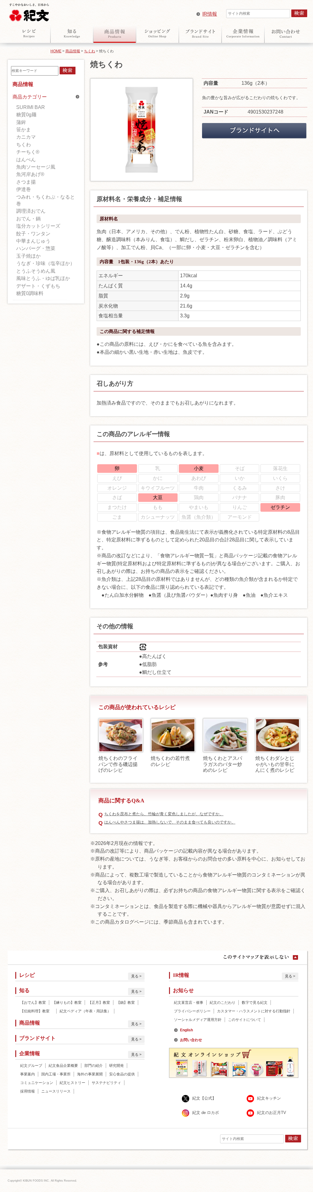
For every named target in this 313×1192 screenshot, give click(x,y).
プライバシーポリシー (192, 1011)
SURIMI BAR (30, 107)
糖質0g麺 (26, 114)
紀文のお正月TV (271, 1113)
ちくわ (89, 51)
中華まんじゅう (33, 241)
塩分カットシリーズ (38, 226)
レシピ (29, 33)
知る (71, 33)
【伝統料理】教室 (36, 1011)
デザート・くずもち (38, 286)
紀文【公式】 (204, 1098)
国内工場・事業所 (56, 1074)
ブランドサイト (200, 33)
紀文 (29, 11)
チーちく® (27, 152)
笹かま (23, 129)
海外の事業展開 (90, 1074)
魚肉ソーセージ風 (35, 167)
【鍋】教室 (125, 1002)
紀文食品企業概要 (63, 1065)
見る (134, 976)
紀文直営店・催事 (188, 1002)
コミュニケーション (36, 1083)
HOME (55, 51)
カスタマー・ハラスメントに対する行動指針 (253, 1011)
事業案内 (27, 1074)
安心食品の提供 (122, 1074)
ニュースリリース (56, 1091)
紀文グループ (31, 1065)
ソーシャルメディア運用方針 (198, 1020)
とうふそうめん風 (35, 271)
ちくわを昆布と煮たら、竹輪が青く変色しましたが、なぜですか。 (163, 814)
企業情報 (243, 33)
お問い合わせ (285, 33)
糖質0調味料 (29, 293)
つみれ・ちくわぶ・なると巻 (45, 200)
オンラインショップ (157, 33)
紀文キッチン (269, 1098)
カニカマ (26, 137)
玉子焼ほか (28, 256)
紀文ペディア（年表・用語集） (85, 1011)
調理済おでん (31, 211)
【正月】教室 (99, 1002)
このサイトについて (244, 1020)
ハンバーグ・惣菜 (35, 248)
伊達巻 (23, 189)
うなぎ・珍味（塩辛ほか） (45, 263)
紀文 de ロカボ (205, 1113)
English (186, 1030)
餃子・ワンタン (33, 233)
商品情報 (114, 33)
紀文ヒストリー (72, 1083)
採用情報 (27, 1091)
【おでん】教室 (33, 1002)
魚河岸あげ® (30, 174)
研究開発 (116, 1065)
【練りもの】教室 (67, 1002)
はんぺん (26, 159)
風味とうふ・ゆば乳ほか (43, 278)
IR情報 (209, 14)
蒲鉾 (21, 122)
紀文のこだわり (222, 1002)
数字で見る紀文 (254, 1002)
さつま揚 (26, 182)
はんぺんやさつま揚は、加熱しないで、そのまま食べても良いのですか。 (169, 822)
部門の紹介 (93, 1065)
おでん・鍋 (28, 218)
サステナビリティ (106, 1083)
